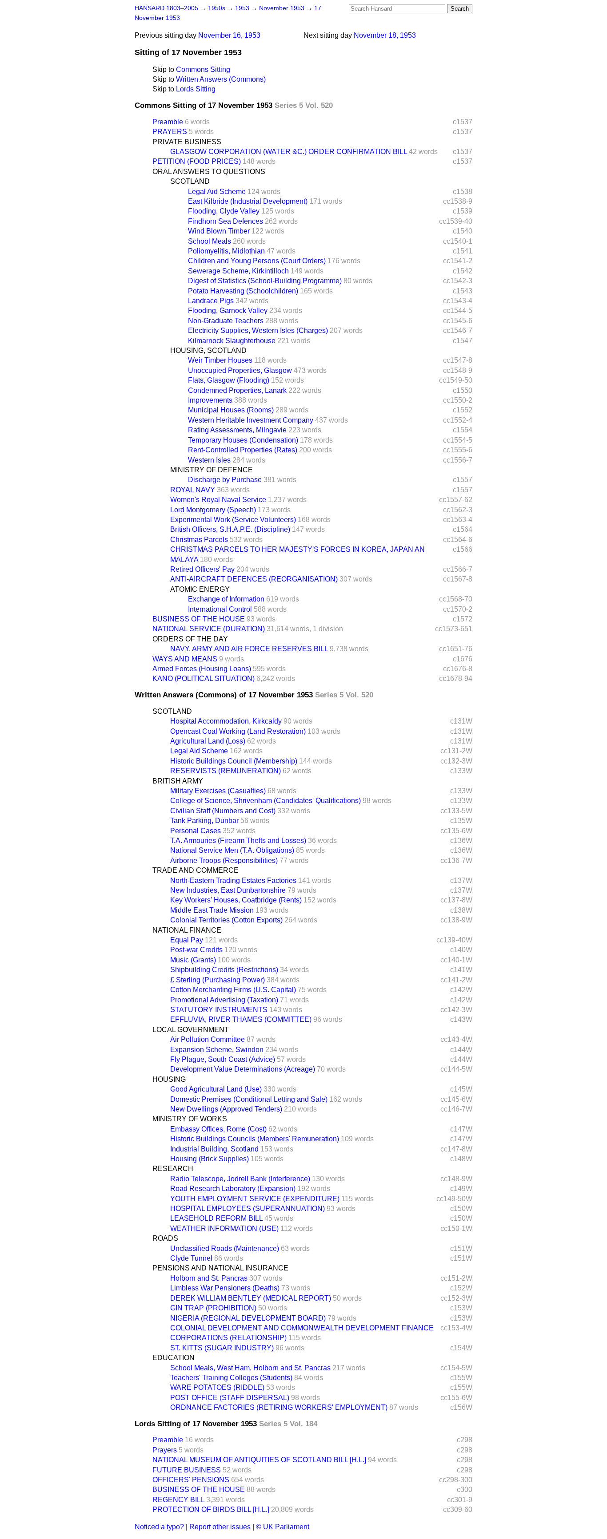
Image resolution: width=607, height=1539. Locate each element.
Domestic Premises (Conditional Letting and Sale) (248, 1099)
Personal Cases (195, 831)
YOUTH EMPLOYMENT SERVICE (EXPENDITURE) (254, 1199)
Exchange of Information (226, 599)
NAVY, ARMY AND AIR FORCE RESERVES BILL (249, 649)
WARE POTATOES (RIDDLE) (217, 1387)
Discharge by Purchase (225, 479)
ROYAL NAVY (192, 490)
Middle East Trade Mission (212, 910)
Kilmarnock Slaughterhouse (232, 340)
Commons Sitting (203, 69)
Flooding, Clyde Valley (224, 211)
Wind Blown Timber (219, 231)
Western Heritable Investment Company (250, 420)
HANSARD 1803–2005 (166, 8)
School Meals (209, 241)
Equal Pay (186, 940)
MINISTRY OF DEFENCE (211, 470)
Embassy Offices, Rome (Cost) (218, 1129)
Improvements (210, 400)
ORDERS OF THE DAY (190, 639)
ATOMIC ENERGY (200, 589)
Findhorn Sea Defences (225, 221)
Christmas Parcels (199, 539)
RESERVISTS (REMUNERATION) (225, 771)
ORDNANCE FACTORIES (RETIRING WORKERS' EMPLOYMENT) (278, 1407)
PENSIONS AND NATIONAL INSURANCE (220, 1268)
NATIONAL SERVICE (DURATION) (208, 629)
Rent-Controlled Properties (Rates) (242, 450)
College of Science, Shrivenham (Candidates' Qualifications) (265, 800)
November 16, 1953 (229, 35)
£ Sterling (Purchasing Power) (217, 980)
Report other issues (220, 1527)
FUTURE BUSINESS (186, 1470)
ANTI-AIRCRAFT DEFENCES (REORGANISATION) (254, 579)
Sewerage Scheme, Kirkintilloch (238, 271)
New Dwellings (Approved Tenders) (226, 1109)
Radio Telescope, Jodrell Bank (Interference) (240, 1179)
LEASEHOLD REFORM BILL (216, 1218)
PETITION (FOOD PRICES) (196, 161)
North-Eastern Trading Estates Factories (233, 880)
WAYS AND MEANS (184, 659)
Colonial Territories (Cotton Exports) (226, 920)
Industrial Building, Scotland (214, 1149)
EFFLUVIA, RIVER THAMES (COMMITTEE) (240, 1019)
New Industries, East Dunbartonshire (228, 890)
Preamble (167, 122)
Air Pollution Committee (207, 1039)
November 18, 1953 (385, 35)
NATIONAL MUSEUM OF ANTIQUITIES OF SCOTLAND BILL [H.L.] (259, 1460)
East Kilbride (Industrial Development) (247, 201)
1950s (217, 8)
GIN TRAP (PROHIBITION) (213, 1308)
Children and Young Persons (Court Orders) (257, 261)
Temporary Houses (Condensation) (243, 440)
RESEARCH (172, 1168)
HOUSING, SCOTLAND (208, 350)
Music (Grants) (193, 960)
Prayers (164, 1450)
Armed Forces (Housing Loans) (201, 669)
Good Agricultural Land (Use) (216, 1089)
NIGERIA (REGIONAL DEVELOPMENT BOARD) (248, 1318)
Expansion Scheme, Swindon (217, 1049)
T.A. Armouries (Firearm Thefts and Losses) (238, 840)
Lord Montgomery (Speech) (213, 510)
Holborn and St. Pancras (209, 1278)
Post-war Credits (196, 949)
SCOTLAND (190, 181)
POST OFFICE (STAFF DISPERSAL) (229, 1397)
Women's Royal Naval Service (218, 499)
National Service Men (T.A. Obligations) (232, 850)
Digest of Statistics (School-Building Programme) (265, 281)
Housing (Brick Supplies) (209, 1159)
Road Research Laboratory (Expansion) (233, 1188)
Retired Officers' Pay (202, 569)
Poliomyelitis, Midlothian (226, 251)
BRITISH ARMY (177, 781)
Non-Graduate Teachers (226, 320)
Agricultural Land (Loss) (207, 741)
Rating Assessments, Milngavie (237, 430)
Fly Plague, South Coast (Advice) (222, 1059)
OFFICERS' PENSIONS (190, 1480)
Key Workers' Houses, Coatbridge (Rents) (236, 900)
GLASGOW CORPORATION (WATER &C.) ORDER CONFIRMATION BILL (288, 151)
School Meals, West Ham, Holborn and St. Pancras (250, 1368)
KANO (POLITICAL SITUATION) (203, 678)
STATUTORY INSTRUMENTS (219, 1009)
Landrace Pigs (211, 301)
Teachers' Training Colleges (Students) (231, 1377)
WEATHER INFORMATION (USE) (224, 1228)
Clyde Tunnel (191, 1258)
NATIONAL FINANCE (186, 930)
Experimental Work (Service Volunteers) (233, 519)
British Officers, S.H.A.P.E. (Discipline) (230, 529)
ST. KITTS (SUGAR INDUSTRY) (222, 1348)
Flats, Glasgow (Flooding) (228, 380)
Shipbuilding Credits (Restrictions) (224, 969)
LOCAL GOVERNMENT (190, 1029)
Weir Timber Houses (220, 360)
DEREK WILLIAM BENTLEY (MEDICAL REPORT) (250, 1298)
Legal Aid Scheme (217, 191)
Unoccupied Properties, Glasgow (240, 370)
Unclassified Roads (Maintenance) (224, 1248)
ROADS (165, 1238)
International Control (220, 609)
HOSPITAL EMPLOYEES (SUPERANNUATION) (247, 1208)
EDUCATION (173, 1357)
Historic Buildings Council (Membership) (233, 761)
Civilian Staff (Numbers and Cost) (223, 811)
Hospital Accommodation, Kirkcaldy (226, 721)
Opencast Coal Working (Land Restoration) (238, 731)
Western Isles (209, 460)
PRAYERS (169, 131)
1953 (243, 8)
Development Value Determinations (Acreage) (242, 1069)
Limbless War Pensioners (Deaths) (225, 1288)
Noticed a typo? (159, 1527)
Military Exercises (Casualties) (218, 791)
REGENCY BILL (178, 1499)
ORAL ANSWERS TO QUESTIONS (208, 171)
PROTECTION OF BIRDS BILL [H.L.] (210, 1509)
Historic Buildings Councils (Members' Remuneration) (254, 1139)
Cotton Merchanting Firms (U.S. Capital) (233, 989)
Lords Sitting (196, 89)
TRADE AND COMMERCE (195, 870)
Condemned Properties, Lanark (237, 390)
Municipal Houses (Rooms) (231, 410)
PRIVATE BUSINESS (186, 142)
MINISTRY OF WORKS (189, 1119)
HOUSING (169, 1079)
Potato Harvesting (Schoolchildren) (243, 291)
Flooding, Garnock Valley (228, 310)
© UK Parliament (282, 1527)
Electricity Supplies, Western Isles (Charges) (258, 330)
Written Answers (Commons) (221, 79)
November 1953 (282, 8)
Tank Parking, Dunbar (204, 820)
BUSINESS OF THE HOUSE (198, 619)
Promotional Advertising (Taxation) (224, 1000)
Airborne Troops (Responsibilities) (224, 860)
